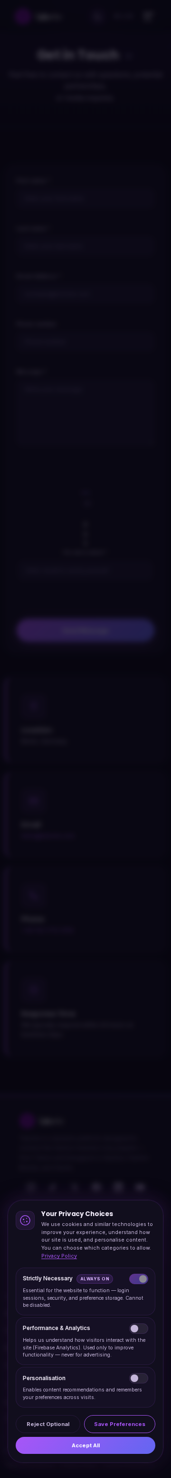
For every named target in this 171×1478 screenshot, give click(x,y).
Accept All (86, 1445)
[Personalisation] (138, 1378)
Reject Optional (48, 1423)
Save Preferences (119, 1423)
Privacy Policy (59, 1255)
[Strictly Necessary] (138, 1279)
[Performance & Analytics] (138, 1328)
